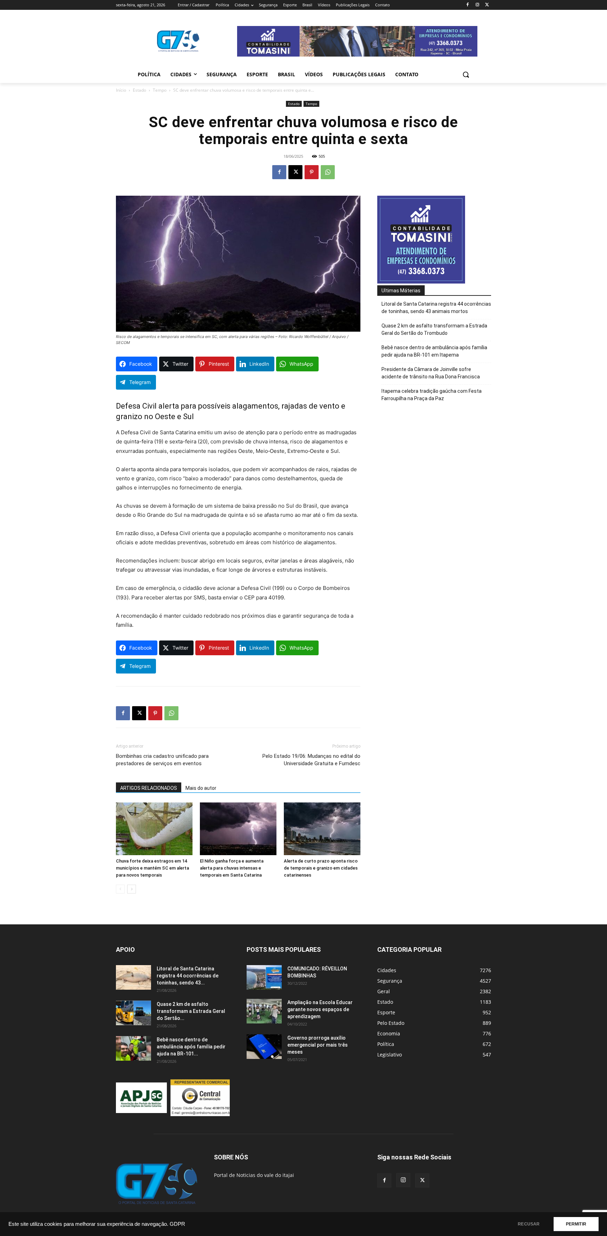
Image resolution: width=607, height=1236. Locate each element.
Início (121, 90)
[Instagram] (477, 5)
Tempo (160, 90)
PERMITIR (576, 1224)
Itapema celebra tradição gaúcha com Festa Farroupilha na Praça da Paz (431, 394)
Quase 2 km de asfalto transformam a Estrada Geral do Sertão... (191, 1011)
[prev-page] (120, 889)
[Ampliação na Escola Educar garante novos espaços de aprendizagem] (264, 1011)
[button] (465, 74)
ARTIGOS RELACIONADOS (148, 788)
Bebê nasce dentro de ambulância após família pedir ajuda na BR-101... (191, 1046)
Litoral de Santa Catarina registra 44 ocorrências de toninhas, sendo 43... (187, 975)
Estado (139, 90)
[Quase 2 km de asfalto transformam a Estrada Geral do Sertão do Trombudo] (133, 1013)
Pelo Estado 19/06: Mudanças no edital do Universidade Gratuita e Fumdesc (311, 760)
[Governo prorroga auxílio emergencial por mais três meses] (264, 1046)
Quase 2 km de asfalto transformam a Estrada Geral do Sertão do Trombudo (434, 329)
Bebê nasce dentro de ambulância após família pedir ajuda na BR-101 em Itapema (434, 351)
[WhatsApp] (328, 172)
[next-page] (131, 889)
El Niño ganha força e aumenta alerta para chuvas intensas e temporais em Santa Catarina (231, 868)
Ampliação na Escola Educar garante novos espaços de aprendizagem (320, 1009)
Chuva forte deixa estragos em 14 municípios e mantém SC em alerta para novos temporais (152, 868)
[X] (487, 5)
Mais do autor (200, 788)
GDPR (177, 1224)
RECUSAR (529, 1224)
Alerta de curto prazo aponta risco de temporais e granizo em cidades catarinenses (321, 868)
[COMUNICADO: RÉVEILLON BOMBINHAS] (264, 977)
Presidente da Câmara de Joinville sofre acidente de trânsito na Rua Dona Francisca (430, 372)
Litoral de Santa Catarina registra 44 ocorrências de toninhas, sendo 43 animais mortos (436, 307)
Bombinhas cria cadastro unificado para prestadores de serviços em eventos (162, 760)
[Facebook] (468, 5)
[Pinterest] (312, 172)
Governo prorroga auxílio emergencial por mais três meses (317, 1045)
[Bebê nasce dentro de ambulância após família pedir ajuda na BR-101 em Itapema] (133, 1048)
